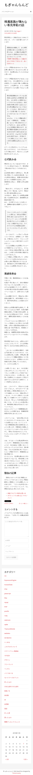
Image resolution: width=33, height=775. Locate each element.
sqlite (6, 624)
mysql (6, 602)
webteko (7, 633)
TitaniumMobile (9, 629)
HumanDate (8, 585)
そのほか (7, 655)
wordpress (7, 638)
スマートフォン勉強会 (11, 651)
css (5, 576)
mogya (18, 31)
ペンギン (7, 669)
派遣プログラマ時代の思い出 (17, 493)
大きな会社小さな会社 (10, 33)
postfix (6, 611)
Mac (5, 598)
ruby (5, 616)
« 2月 (7, 759)
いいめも (7, 642)
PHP (5, 607)
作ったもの (7, 682)
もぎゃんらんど (16, 4)
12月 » (25, 759)
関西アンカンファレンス (12, 722)
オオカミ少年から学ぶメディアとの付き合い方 (10, 503)
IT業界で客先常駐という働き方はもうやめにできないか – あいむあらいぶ (17, 61)
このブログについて (10, 647)
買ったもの (7, 717)
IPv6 (5, 589)
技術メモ (7, 691)
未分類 (6, 695)
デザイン (7, 660)
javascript (7, 593)
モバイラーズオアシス (11, 678)
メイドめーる (8, 673)
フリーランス (8, 664)
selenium (7, 620)
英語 (5, 709)
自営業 (6, 704)
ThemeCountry (16, 773)
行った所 (7, 713)
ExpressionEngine (10, 580)
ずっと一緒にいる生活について (24, 503)
